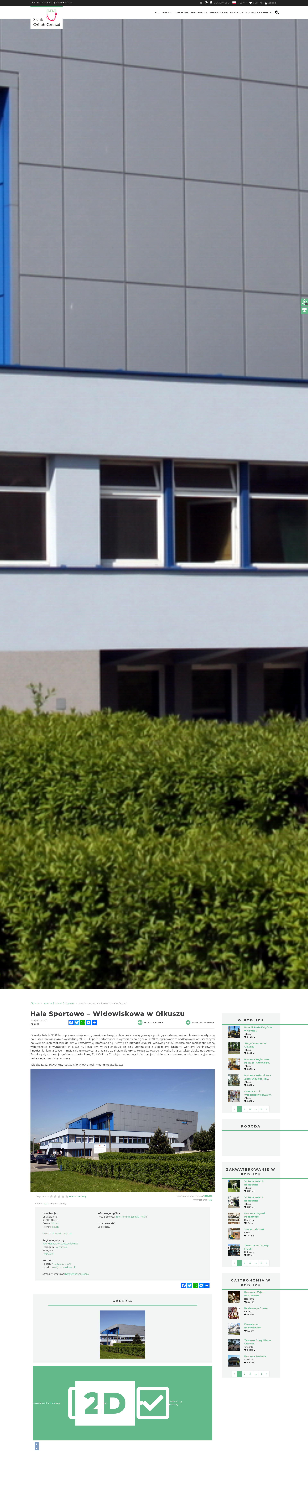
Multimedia (199, 12)
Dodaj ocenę (77, 1196)
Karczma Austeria (255, 1356)
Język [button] (242, 3)
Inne (118, 1216)
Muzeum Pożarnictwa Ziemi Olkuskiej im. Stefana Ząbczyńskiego (259, 1079)
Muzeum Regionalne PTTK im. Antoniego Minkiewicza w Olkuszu (258, 1063)
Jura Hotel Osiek (254, 1229)
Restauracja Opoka (256, 1308)
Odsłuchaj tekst (154, 1022)
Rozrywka (48, 1253)
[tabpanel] (122, 1335)
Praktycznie (219, 12)
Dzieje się (181, 12)
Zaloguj (272, 3)
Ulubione (257, 3)
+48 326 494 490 (61, 1263)
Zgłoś (208, 1196)
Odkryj (167, 12)
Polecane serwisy (259, 12)
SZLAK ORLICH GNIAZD (41, 2)
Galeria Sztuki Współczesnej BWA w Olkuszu (257, 1095)
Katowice (251, 1144)
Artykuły (237, 12)
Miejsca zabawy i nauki (134, 1216)
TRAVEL (64, 2)
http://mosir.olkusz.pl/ (77, 1274)
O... (157, 12)
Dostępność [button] (221, 3)
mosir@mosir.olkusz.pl (110, 1064)
